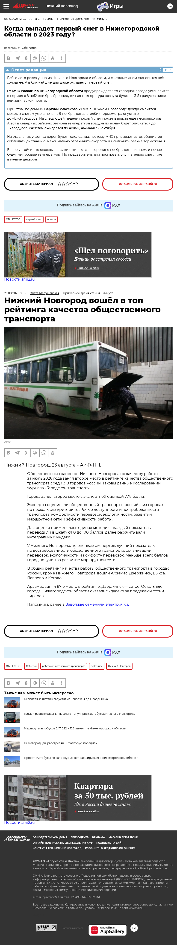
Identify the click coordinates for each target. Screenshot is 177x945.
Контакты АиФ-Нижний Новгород (57, 848)
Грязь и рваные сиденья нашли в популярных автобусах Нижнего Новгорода (79, 713)
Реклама (98, 837)
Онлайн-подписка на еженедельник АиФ (63, 842)
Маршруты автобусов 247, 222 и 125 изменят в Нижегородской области (75, 728)
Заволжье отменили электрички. (97, 604)
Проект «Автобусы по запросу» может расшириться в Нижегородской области (81, 757)
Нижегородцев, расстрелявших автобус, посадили (60, 743)
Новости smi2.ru (19, 279)
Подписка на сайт (109, 842)
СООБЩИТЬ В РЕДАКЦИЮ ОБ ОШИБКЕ (110, 848)
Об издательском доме (50, 837)
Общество (29, 48)
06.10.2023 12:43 (15, 18)
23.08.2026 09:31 (15, 293)
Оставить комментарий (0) (138, 184)
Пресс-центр (79, 837)
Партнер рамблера (72, 928)
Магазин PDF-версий (123, 837)
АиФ (7, 442)
